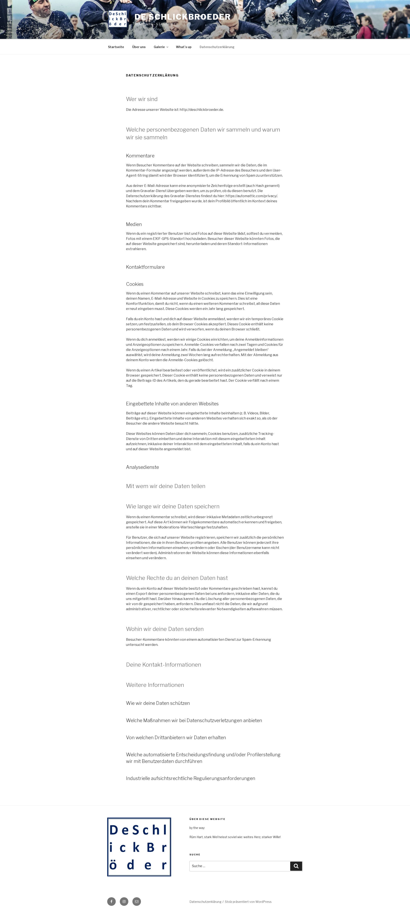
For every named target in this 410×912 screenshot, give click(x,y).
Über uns (139, 47)
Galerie (159, 47)
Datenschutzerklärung (217, 47)
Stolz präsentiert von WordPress (248, 901)
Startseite (116, 47)
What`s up (184, 47)
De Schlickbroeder (183, 17)
